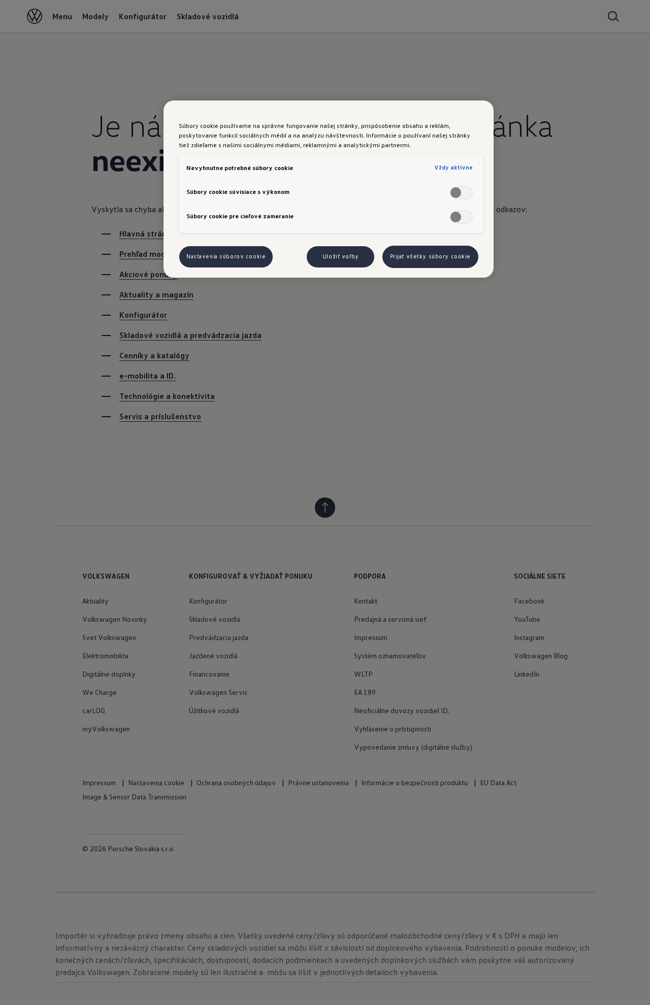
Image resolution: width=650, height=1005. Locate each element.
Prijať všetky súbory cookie (430, 256)
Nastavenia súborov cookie (226, 256)
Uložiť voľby (340, 256)
